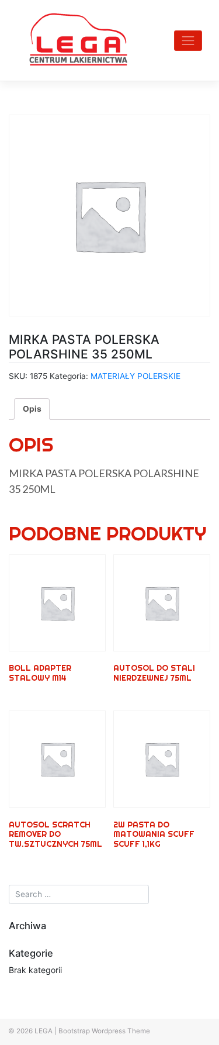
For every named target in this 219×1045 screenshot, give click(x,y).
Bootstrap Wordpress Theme (104, 1031)
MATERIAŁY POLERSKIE (135, 376)
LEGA (43, 1031)
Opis (32, 408)
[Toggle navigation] (188, 40)
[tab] (32, 408)
